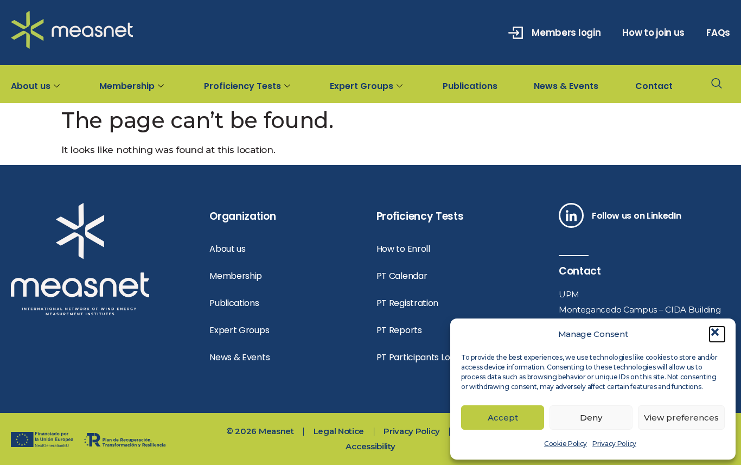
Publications (470, 86)
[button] (717, 334)
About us (30, 86)
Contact (654, 86)
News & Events (566, 86)
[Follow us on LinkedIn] (571, 215)
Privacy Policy (614, 443)
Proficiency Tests (242, 86)
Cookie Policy (565, 443)
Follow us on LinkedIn (636, 215)
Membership (127, 86)
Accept (503, 417)
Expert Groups (361, 86)
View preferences (681, 417)
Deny (591, 417)
